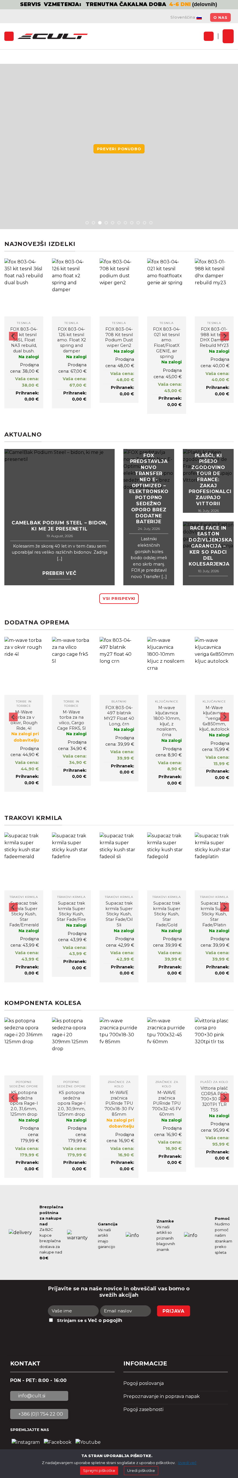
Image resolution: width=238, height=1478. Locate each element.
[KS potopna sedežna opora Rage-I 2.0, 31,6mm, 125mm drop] (23, 1046)
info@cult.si (31, 1396)
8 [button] (132, 222)
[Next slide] (224, 336)
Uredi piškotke (141, 1470)
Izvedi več (187, 1462)
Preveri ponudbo (119, 149)
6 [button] (119, 222)
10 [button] (144, 222)
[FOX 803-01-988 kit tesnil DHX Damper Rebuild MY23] (214, 287)
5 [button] (112, 222)
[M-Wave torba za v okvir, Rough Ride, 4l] (23, 666)
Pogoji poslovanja (143, 1383)
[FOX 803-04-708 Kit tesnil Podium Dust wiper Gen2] (119, 287)
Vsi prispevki (119, 598)
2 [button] (93, 222)
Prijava (174, 1311)
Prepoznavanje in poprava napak (161, 1396)
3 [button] (100, 222)
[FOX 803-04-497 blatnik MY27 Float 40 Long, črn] (119, 666)
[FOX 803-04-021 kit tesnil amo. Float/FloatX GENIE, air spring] (166, 287)
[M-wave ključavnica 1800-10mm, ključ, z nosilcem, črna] (166, 666)
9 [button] (138, 222)
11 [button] (151, 222)
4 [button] (106, 222)
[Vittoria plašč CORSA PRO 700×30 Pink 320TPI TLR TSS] (214, 1046)
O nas (220, 17)
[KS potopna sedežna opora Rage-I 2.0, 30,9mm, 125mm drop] (71, 1046)
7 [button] (125, 222)
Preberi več (59, 573)
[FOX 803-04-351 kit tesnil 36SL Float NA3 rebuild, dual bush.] (23, 287)
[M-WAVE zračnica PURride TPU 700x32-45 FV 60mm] (166, 1046)
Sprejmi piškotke (99, 1470)
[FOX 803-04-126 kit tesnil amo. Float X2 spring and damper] (71, 287)
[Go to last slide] (13, 336)
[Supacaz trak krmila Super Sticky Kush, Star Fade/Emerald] (23, 861)
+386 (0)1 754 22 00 (40, 1414)
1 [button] (87, 222)
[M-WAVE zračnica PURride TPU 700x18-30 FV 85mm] (119, 1046)
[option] (119, 4)
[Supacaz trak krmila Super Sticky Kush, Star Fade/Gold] (166, 861)
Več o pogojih (105, 1320)
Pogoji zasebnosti (143, 1409)
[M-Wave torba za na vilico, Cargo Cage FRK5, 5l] (71, 666)
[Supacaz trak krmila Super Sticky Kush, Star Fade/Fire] (71, 861)
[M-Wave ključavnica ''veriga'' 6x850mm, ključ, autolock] (214, 666)
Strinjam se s (89, 1320)
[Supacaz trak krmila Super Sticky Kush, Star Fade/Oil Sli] (119, 861)
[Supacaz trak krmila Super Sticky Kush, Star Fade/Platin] (214, 861)
